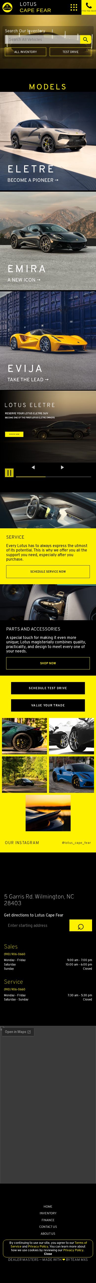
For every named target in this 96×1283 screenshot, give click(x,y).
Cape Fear (35, 7)
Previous (34, 467)
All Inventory (25, 52)
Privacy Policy (37, 1246)
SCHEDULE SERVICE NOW (48, 571)
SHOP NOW (48, 663)
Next (62, 467)
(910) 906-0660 (14, 954)
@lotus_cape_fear (76, 843)
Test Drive (71, 52)
